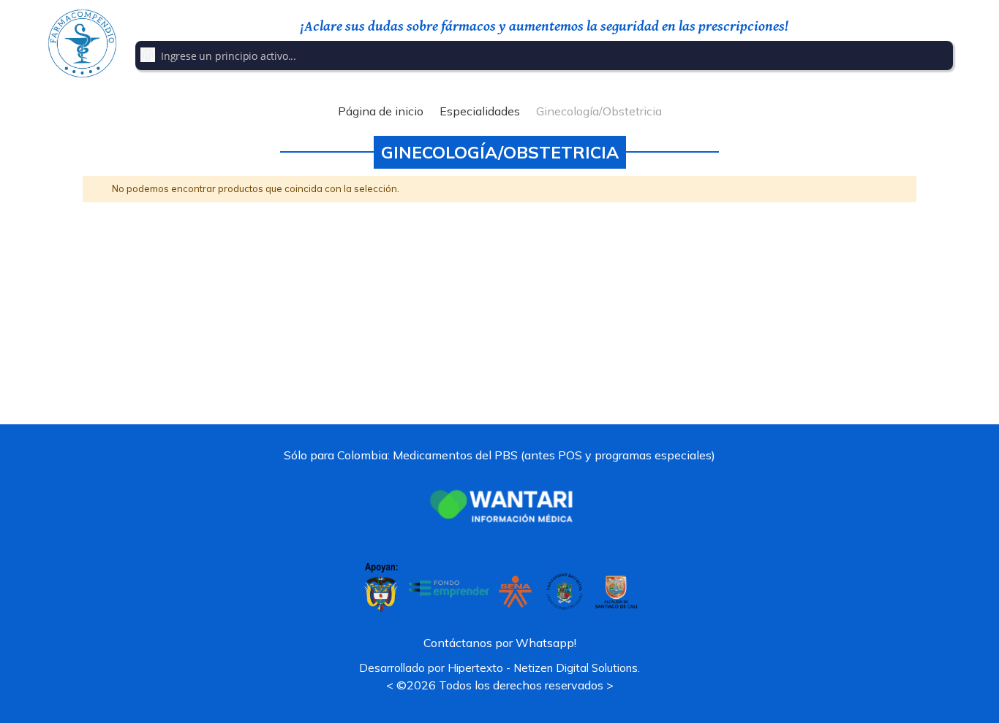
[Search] (939, 55)
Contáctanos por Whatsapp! (499, 642)
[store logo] (82, 43)
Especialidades (480, 111)
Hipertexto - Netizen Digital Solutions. (544, 668)
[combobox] (544, 55)
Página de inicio (380, 111)
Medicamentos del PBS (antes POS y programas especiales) (554, 455)
